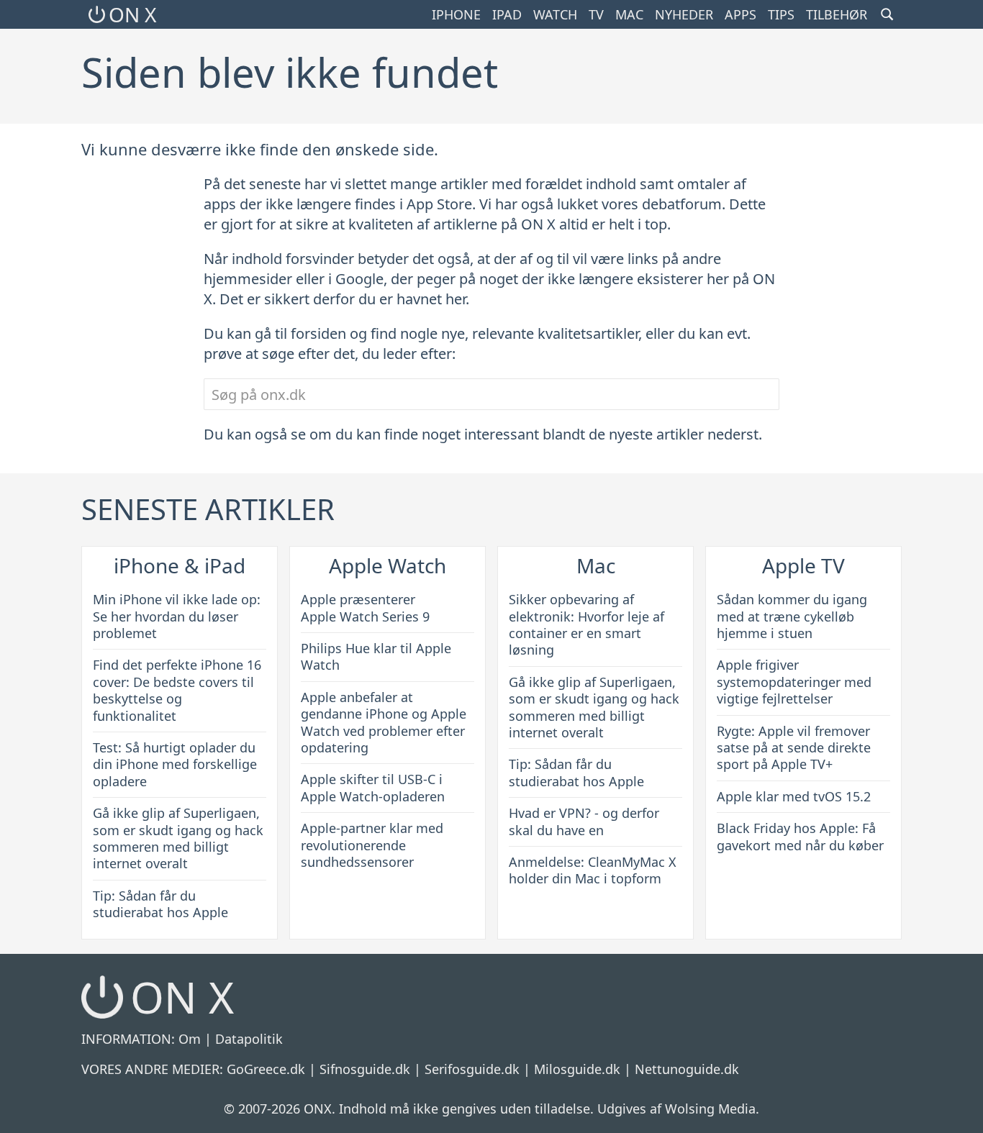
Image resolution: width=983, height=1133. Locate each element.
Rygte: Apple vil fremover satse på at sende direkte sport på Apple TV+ (794, 747)
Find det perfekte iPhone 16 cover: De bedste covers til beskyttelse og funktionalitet (177, 690)
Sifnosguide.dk (365, 1069)
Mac (629, 14)
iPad (507, 14)
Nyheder (684, 14)
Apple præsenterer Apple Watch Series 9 (365, 607)
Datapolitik (249, 1038)
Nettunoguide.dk (687, 1069)
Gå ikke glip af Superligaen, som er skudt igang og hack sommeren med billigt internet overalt (178, 838)
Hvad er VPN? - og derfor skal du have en (584, 821)
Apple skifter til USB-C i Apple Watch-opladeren (373, 787)
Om (189, 1038)
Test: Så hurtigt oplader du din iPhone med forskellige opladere (175, 764)
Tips (781, 14)
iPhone (456, 14)
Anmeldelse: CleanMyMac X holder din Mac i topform (592, 870)
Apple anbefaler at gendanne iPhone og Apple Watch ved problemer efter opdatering (383, 722)
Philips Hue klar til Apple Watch (376, 656)
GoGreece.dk (266, 1069)
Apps (740, 14)
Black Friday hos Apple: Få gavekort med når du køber (800, 836)
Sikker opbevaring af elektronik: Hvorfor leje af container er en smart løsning (586, 624)
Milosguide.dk (577, 1069)
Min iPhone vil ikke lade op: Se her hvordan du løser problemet (177, 616)
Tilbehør (836, 14)
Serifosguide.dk (472, 1069)
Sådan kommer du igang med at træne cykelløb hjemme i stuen (792, 616)
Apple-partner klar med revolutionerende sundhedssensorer (372, 844)
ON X (132, 14)
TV (596, 14)
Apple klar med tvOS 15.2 (794, 796)
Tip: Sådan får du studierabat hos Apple (160, 904)
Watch (555, 14)
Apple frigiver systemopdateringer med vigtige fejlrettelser (794, 681)
